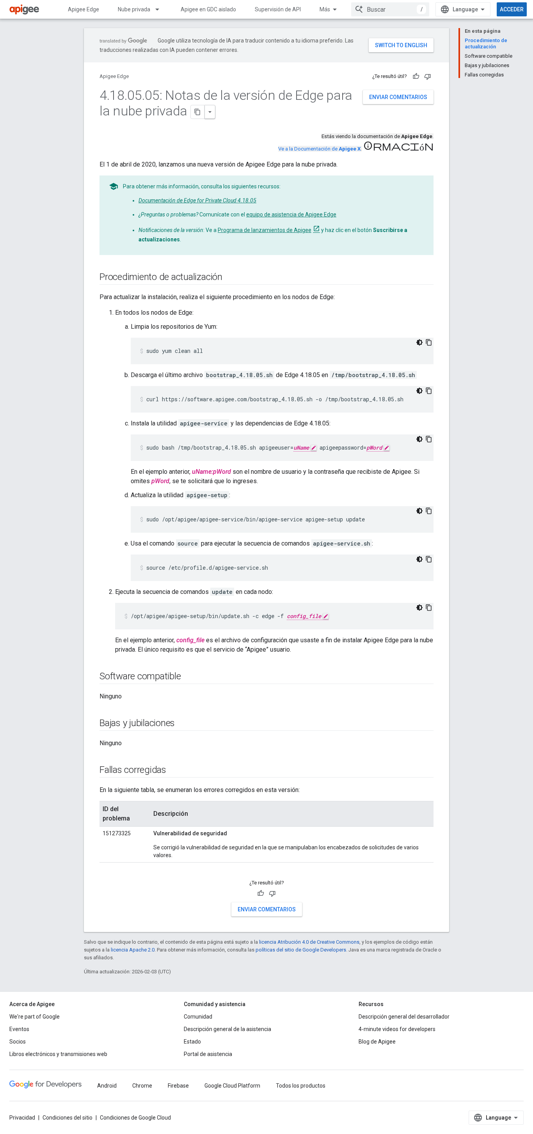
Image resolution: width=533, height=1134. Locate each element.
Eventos (19, 1029)
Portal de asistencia (208, 1054)
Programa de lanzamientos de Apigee (264, 230)
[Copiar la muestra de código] (429, 342)
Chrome (142, 1086)
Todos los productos (300, 1086)
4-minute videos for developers (397, 1029)
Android (107, 1086)
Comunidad (198, 1017)
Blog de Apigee (377, 1041)
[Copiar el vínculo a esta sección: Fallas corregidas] (174, 770)
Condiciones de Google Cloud (135, 1118)
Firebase (178, 1086)
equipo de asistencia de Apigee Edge (291, 214)
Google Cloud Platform (232, 1086)
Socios (17, 1041)
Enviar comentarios (398, 97)
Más (325, 9)
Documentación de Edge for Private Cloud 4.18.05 (197, 200)
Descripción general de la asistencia (227, 1029)
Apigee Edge (83, 9)
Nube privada (134, 9)
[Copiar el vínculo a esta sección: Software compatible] (188, 677)
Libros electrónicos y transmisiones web (58, 1054)
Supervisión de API (278, 9)
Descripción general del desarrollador (404, 1017)
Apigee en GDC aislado (208, 9)
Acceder (512, 9)
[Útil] (416, 76)
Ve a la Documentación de (319, 149)
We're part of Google (34, 1017)
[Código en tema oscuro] (419, 342)
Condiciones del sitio (67, 1118)
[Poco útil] (428, 76)
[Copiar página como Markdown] (198, 112)
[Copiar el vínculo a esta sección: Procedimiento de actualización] (230, 277)
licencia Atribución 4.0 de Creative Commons (309, 942)
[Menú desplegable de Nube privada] (160, 9)
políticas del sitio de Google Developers (301, 950)
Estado (192, 1041)
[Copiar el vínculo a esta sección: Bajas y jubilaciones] (182, 723)
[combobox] (390, 9)
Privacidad (22, 1118)
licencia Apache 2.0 (133, 950)
